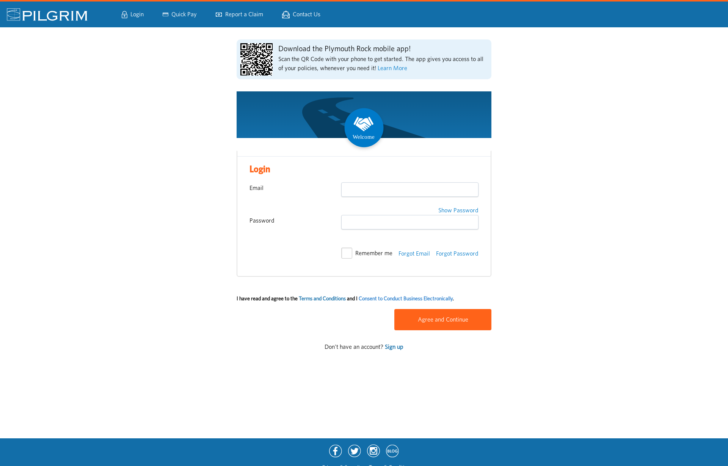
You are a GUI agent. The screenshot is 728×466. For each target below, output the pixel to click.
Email (256, 188)
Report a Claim (244, 14)
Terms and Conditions (322, 298)
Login (137, 14)
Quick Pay (184, 14)
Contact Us (306, 14)
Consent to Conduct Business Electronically (406, 298)
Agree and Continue (443, 320)
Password (262, 221)
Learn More (392, 68)
